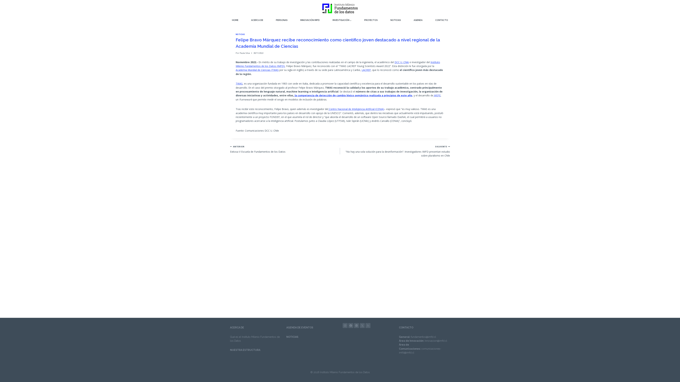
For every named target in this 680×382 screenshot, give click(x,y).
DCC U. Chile (402, 62)
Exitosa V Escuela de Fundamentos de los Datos (257, 149)
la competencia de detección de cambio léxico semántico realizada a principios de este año (353, 95)
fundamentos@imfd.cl (423, 336)
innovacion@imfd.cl (436, 340)
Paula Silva (245, 53)
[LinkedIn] (356, 325)
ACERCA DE (257, 20)
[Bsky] (368, 325)
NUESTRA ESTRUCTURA (245, 350)
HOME (235, 20)
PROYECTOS (371, 20)
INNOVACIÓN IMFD (310, 20)
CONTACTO (441, 20)
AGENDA (418, 20)
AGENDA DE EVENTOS (299, 327)
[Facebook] (350, 325)
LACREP (366, 70)
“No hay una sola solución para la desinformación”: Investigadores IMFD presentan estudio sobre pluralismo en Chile (397, 151)
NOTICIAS (395, 20)
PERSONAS (282, 20)
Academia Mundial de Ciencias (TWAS (257, 70)
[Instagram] (345, 325)
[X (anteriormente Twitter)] (362, 325)
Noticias (240, 34)
